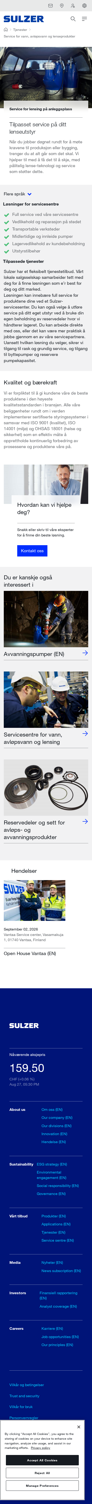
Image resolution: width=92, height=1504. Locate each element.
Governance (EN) (51, 1193)
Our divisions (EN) (56, 1125)
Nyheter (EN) (52, 1262)
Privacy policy (40, 1448)
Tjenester (20, 30)
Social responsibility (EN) (58, 1185)
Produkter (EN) (54, 1216)
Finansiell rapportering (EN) (58, 1295)
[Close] (79, 1427)
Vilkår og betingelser (26, 1384)
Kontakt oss (32, 550)
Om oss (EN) (52, 1109)
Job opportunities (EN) (60, 1336)
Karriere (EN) (52, 1328)
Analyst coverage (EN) (58, 1306)
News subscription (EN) (61, 1270)
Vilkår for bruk (21, 1406)
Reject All (42, 1473)
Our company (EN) (57, 1117)
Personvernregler (23, 1417)
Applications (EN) (56, 1224)
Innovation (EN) (54, 1133)
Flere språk (15, 193)
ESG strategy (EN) (52, 1164)
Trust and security (24, 1395)
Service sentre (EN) (58, 1240)
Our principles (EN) (57, 1344)
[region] (42, 1460)
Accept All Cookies (42, 1460)
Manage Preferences (42, 1486)
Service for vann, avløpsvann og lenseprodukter (39, 36)
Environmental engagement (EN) (51, 1174)
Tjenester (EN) (53, 1232)
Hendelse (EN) (54, 1141)
